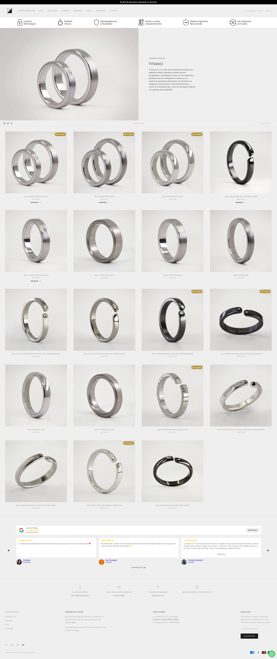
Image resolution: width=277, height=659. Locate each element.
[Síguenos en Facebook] (6, 645)
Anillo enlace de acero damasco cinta (173, 429)
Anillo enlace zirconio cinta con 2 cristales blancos (173, 354)
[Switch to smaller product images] (8, 123)
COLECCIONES (52, 10)
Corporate (9, 628)
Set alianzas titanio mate (104, 196)
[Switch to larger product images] (4, 123)
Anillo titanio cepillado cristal (36, 275)
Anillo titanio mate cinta (104, 429)
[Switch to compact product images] (12, 123)
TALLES (89, 10)
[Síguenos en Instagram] (12, 645)
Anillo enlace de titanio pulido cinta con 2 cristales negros (241, 429)
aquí (74, 622)
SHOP (41, 10)
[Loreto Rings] (21, 530)
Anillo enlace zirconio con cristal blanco (173, 505)
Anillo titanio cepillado (172, 275)
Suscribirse (249, 636)
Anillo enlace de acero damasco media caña (104, 505)
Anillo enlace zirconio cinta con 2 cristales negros (241, 354)
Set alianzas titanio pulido (172, 196)
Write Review (252, 530)
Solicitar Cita (10, 617)
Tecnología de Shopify (28, 652)
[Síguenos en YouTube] (23, 645)
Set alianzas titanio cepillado (36, 196)
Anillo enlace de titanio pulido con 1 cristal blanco (104, 354)
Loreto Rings (32, 528)
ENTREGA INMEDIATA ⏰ (26, 10)
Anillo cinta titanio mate (104, 275)
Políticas (8, 621)
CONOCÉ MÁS (100, 10)
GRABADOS (65, 10)
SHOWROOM (78, 10)
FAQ (7, 624)
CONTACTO (113, 10)
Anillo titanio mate (240, 275)
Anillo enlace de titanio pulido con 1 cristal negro (36, 505)
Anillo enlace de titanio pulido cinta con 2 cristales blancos (36, 354)
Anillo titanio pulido (36, 429)
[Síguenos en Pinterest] (17, 645)
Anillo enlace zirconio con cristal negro (241, 196)
